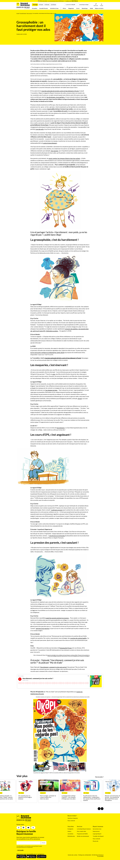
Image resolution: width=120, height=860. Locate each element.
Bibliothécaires (71, 836)
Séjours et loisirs (99, 8)
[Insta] (19, 827)
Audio (91, 8)
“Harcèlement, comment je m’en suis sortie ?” (54, 667)
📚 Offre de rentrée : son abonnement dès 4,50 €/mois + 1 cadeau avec (58, 1)
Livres (77, 8)
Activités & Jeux (54, 8)
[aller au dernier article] (99, 808)
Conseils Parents (43, 8)
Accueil (18, 13)
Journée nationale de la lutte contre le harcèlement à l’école (60, 91)
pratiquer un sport (56, 510)
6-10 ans (47, 4)
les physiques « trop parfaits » (56, 97)
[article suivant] (102, 808)
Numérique (85, 8)
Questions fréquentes (73, 818)
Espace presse (96, 831)
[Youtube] (28, 827)
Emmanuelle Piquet (66, 648)
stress (80, 398)
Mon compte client (81, 831)
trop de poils (40, 129)
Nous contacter (71, 820)
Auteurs (69, 831)
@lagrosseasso (57, 656)
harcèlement (61, 428)
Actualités (34, 8)
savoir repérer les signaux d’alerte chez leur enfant (64, 158)
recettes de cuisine (78, 638)
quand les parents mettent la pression (57, 618)
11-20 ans (53, 4)
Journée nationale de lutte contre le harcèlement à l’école (63, 358)
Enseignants (70, 829)
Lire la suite (20, 850)
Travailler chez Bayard (98, 836)
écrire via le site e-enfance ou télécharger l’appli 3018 (47, 352)
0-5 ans (41, 4)
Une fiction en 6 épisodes (57, 535)
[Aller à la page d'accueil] (23, 8)
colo (53, 374)
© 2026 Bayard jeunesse (97, 855)
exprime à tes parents (42, 628)
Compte (101, 5)
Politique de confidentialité (84, 855)
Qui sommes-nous (97, 829)
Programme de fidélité (82, 833)
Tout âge (35, 4)
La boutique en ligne (83, 4)
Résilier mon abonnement (83, 836)
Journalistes (70, 833)
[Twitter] (33, 827)
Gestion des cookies (72, 855)
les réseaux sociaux (51, 390)
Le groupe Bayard (97, 833)
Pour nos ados (29, 13)
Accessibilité (100, 856)
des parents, (54, 151)
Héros (64, 8)
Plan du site (95, 841)
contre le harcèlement (50, 143)
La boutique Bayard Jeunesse (84, 829)
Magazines (71, 8)
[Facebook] (23, 827)
